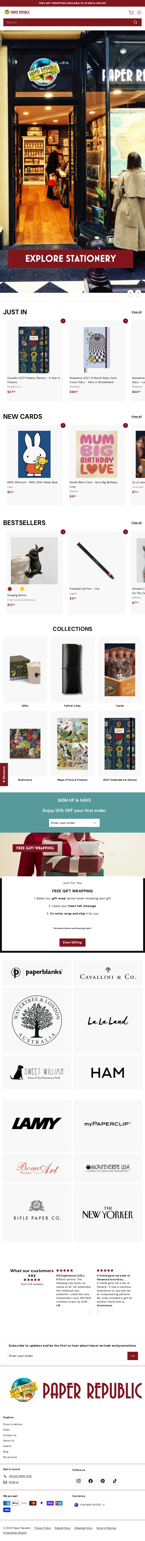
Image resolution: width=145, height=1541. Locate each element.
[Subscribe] (105, 1513)
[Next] (138, 293)
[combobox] (72, 22)
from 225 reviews (32, 1284)
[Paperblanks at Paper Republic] (37, 973)
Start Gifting (72, 942)
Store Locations (12, 1424)
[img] (32, 1280)
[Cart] (131, 12)
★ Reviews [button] (4, 774)
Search (7, 1446)
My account (10, 1457)
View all (136, 312)
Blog (5, 1451)
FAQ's (6, 1429)
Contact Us (10, 1435)
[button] (91, 1312)
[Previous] (130, 293)
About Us (8, 1440)
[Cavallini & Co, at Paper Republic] (108, 973)
